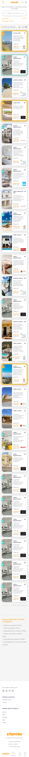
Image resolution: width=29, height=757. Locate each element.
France (4, 714)
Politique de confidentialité (14, 741)
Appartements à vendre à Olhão (14, 631)
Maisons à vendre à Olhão (12, 625)
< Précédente (5, 605)
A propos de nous (7, 699)
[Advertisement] (14, 663)
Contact (4, 702)
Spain (3, 720)
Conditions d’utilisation (13, 744)
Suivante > (24, 605)
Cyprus (4, 712)
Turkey (4, 722)
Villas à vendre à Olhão (11, 628)
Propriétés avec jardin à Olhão (14, 639)
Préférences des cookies (14, 746)
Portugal (4, 717)
